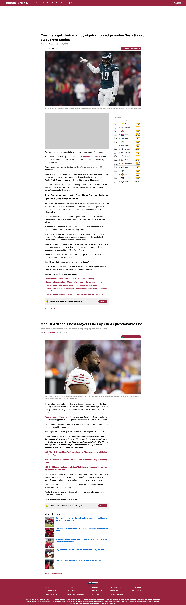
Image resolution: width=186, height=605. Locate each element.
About (47, 587)
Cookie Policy (136, 591)
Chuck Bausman (50, 44)
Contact (95, 587)
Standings (55, 3)
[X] (175, 3)
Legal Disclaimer (51, 594)
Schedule (46, 3)
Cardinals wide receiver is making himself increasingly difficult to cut (74, 294)
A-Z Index (95, 594)
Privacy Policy (97, 591)
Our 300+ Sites (115, 587)
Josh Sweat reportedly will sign (85, 157)
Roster (63, 3)
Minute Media (34, 599)
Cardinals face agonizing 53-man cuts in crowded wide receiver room (74, 282)
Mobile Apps (136, 587)
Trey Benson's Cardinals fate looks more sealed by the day (70, 279)
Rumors (38, 3)
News (32, 3)
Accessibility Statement (74, 594)
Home (47, 309)
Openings (69, 587)
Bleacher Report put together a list (58, 417)
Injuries (70, 3)
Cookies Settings (116, 594)
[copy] (56, 48)
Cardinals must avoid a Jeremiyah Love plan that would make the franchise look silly (77, 290)
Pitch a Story (70, 591)
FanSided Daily (50, 591)
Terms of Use (115, 591)
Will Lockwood (49, 332)
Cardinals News (56, 309)
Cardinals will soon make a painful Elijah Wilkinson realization (71, 285)
